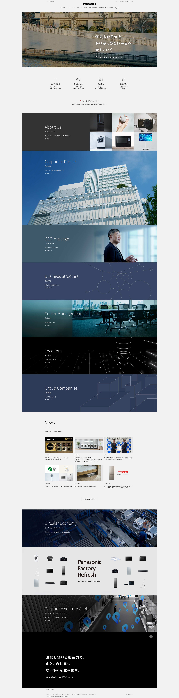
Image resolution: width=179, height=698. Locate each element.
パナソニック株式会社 (50, 1)
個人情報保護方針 (92, 694)
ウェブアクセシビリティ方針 (70, 694)
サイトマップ (48, 694)
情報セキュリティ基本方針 (82, 694)
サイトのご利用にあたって (58, 694)
